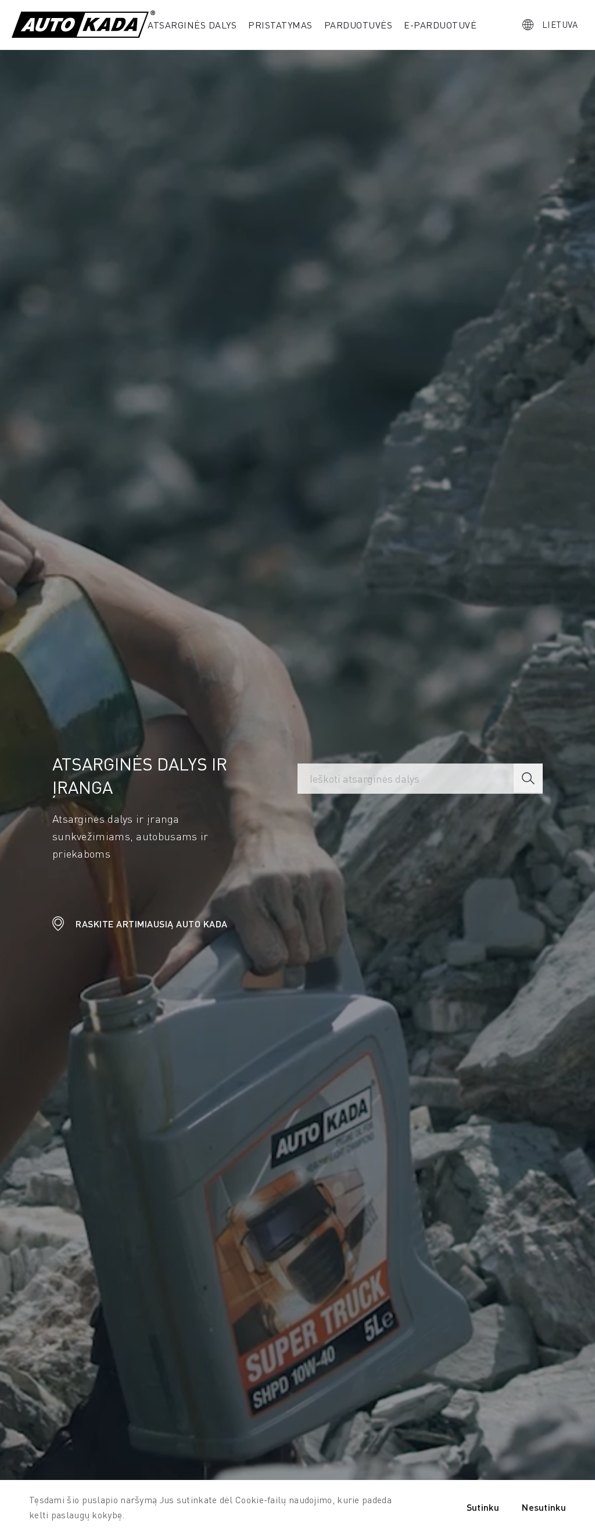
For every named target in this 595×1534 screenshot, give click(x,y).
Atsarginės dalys (192, 25)
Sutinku (483, 1507)
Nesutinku (544, 1507)
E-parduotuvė (440, 25)
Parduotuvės (358, 25)
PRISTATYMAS (280, 25)
